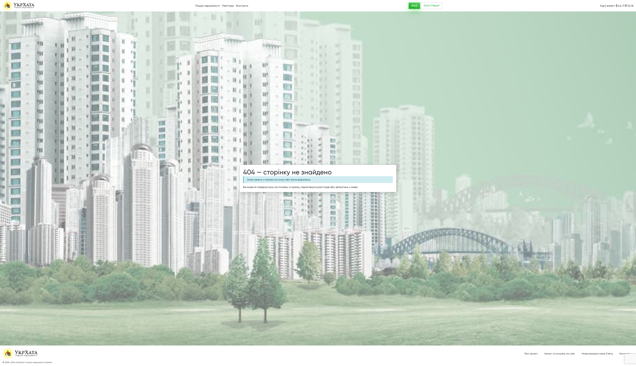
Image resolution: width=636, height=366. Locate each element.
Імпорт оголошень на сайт (560, 353)
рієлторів (323, 187)
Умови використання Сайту (597, 353)
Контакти (242, 5)
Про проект (531, 353)
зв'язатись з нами (346, 187)
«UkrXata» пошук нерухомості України (34, 362)
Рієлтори (228, 5)
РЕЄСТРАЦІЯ (431, 5)
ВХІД (414, 5)
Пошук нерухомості (207, 5)
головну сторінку (288, 187)
